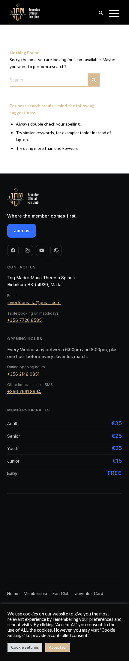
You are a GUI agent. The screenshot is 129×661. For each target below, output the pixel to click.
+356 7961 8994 (24, 391)
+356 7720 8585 (24, 320)
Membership (35, 593)
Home (12, 593)
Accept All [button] (58, 647)
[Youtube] (41, 250)
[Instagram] (27, 250)
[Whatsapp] (56, 250)
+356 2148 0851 (23, 374)
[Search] (98, 18)
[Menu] (111, 18)
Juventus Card (89, 593)
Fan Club (61, 593)
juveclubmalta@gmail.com (34, 302)
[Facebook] (13, 250)
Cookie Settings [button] (25, 647)
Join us (21, 230)
